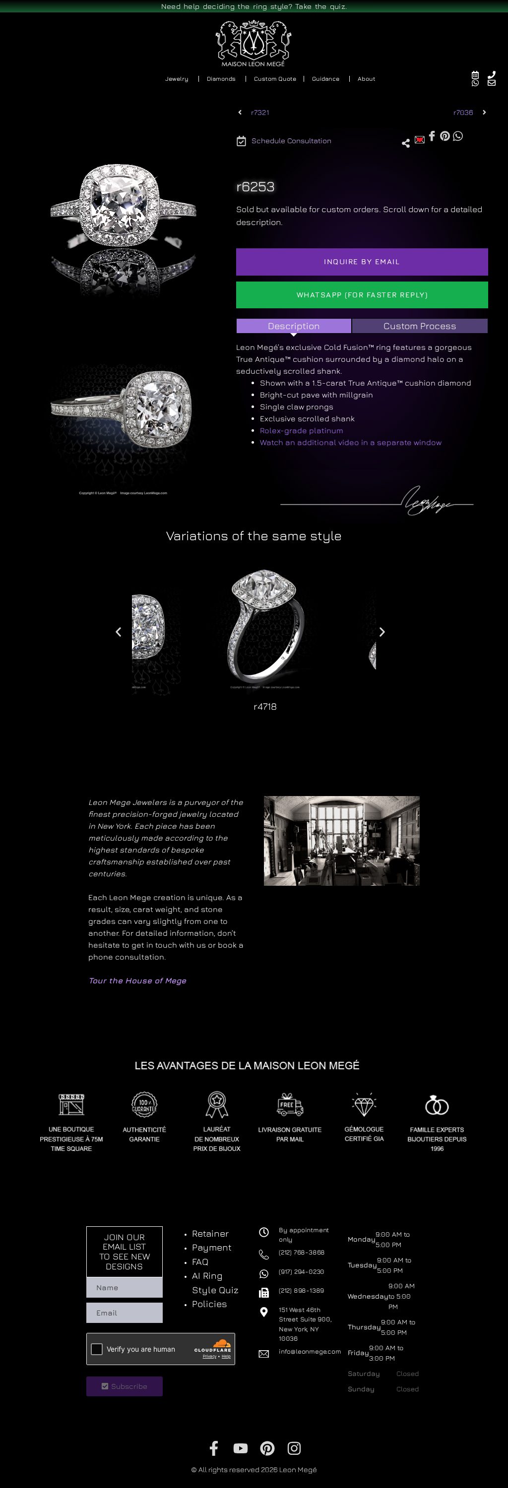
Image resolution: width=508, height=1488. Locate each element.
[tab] (294, 326)
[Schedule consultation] (479, 75)
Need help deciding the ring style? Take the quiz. (254, 6)
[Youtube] (240, 1448)
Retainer (210, 1233)
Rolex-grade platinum (301, 430)
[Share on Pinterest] (445, 135)
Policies (209, 1303)
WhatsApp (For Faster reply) (362, 294)
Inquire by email (362, 261)
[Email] (496, 83)
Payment (212, 1247)
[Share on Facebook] (432, 136)
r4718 (265, 706)
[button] (231, 725)
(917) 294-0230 (301, 1271)
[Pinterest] (267, 1448)
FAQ (200, 1261)
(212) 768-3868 (302, 1252)
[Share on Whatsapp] (458, 135)
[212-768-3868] (496, 75)
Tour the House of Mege (137, 980)
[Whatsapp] (479, 83)
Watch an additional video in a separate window (351, 442)
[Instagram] (294, 1448)
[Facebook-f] (213, 1448)
